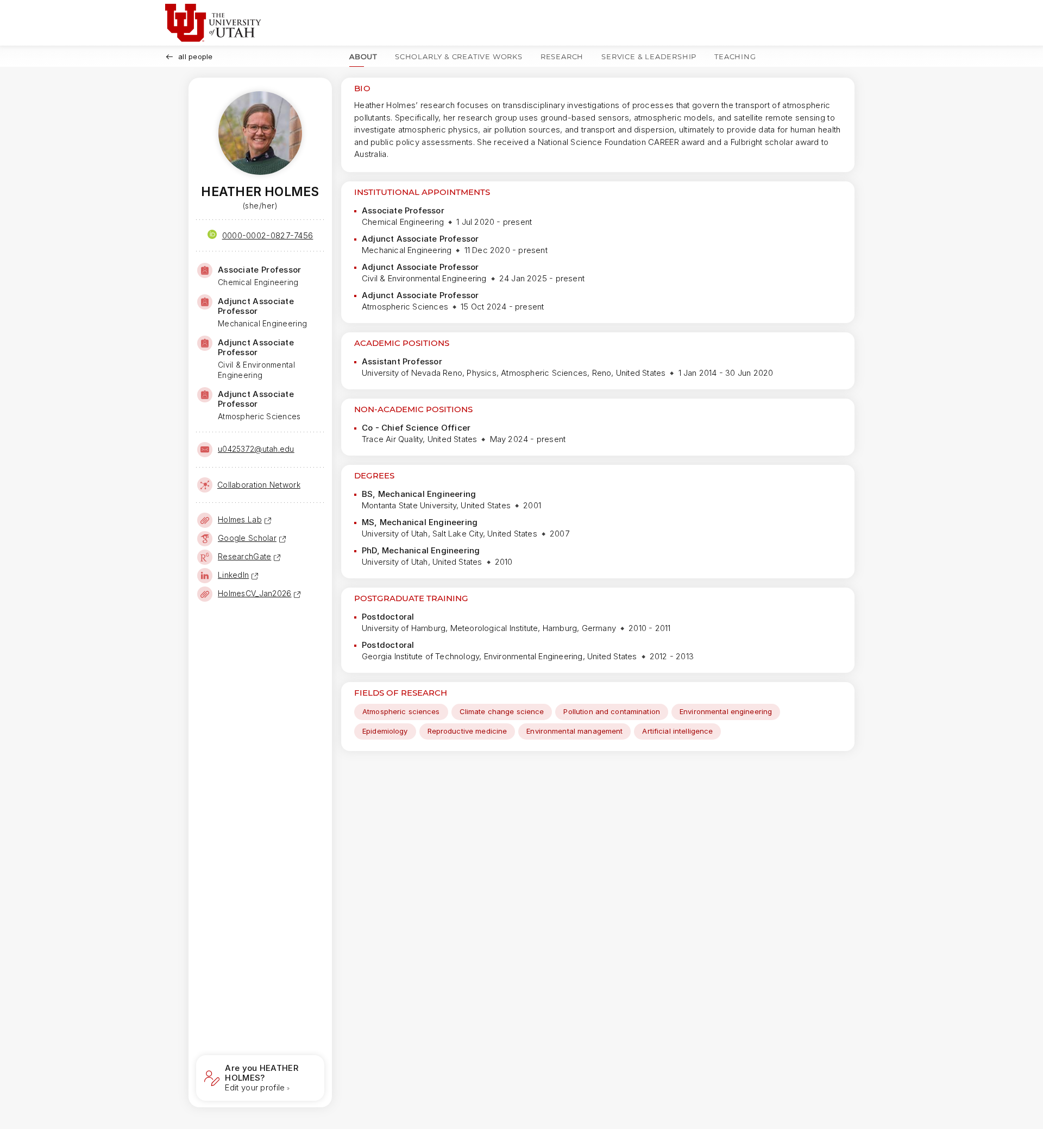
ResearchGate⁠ (244, 556)
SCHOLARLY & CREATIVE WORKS (459, 56)
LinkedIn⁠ (233, 574)
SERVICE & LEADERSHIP (648, 56)
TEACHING (735, 56)
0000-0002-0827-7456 (267, 235)
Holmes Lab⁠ (240, 519)
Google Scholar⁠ (247, 538)
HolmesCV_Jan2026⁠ (254, 593)
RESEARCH (562, 56)
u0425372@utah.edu (256, 448)
